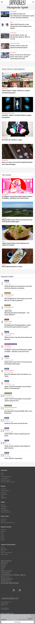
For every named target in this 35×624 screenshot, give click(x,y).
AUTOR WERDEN (5, 573)
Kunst (2, 535)
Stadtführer (4, 497)
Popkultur (3, 529)
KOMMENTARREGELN (7, 579)
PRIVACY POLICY (5, 577)
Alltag (3, 502)
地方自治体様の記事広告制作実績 (9, 583)
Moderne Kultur (6, 527)
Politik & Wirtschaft (5, 480)
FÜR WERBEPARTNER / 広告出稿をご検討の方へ (14, 575)
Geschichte (4, 519)
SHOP (2, 569)
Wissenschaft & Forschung (8, 482)
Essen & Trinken (5, 490)
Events (2, 475)
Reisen (3, 486)
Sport (2, 540)
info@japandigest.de (5, 609)
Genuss (3, 547)
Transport (3, 492)
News (2, 473)
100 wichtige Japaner (6, 476)
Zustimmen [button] (17, 622)
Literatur (3, 531)
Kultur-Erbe (5, 516)
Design (2, 538)
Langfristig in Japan (6, 512)
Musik (2, 536)
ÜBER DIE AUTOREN (6, 571)
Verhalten (3, 508)
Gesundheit (4, 506)
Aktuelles (4, 470)
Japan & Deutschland (6, 552)
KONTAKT (3, 565)
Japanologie (4, 549)
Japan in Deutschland (8, 544)
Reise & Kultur (4, 554)
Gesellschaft (4, 478)
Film (2, 533)
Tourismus (3, 489)
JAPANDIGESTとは (6, 581)
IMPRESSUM (4, 563)
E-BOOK (3, 567)
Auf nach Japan (5, 510)
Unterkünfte (4, 494)
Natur (2, 496)
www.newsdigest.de (5, 608)
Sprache (3, 505)
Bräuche (3, 521)
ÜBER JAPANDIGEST (6, 561)
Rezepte (3, 551)
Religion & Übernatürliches (8, 522)
